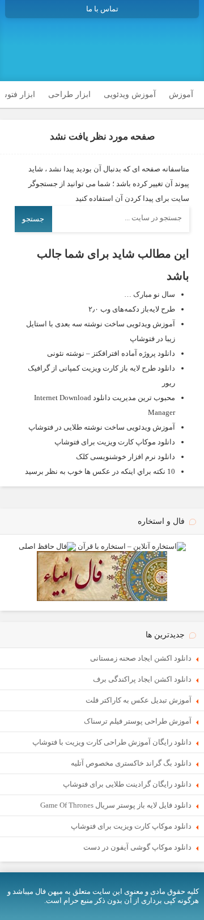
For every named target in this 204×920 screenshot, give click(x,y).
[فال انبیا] (102, 598)
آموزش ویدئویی (130, 94)
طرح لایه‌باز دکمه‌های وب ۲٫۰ (131, 309)
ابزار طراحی (69, 94)
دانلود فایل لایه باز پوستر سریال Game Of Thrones (116, 805)
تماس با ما (102, 9)
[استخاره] (132, 546)
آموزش (181, 94)
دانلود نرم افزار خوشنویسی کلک (125, 456)
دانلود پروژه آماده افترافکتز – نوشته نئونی (111, 353)
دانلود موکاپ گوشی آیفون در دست (137, 847)
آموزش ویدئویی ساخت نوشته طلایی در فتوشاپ (101, 427)
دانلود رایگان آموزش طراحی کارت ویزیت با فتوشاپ (112, 742)
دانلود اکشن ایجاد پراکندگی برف (142, 679)
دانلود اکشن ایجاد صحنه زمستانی (141, 658)
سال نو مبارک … (149, 294)
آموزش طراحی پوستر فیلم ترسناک (138, 721)
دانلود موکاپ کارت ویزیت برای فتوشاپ (114, 442)
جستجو (33, 219)
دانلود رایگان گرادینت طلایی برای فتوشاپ (127, 784)
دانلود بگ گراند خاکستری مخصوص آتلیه (131, 763)
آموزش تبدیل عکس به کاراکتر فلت (139, 700)
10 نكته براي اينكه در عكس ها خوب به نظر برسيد (100, 471)
